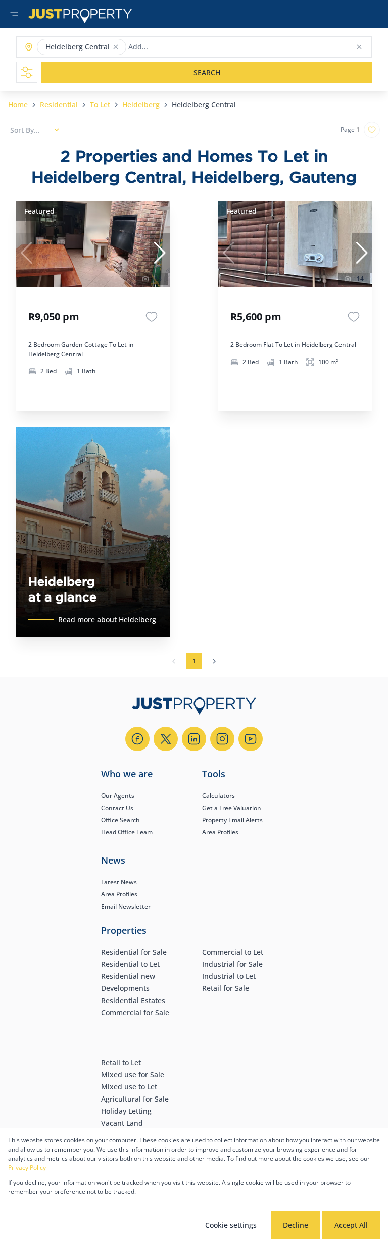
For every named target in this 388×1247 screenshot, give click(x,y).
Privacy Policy (27, 1167)
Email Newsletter (126, 906)
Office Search (120, 820)
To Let (100, 104)
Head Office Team (127, 832)
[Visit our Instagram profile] (222, 739)
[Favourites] (152, 317)
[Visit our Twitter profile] (166, 739)
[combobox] (168, 47)
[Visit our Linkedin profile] (194, 739)
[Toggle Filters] (26, 72)
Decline (295, 1225)
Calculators (218, 795)
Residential (59, 104)
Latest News (119, 882)
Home (18, 104)
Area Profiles (220, 832)
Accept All (351, 1225)
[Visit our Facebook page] (137, 739)
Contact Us (117, 808)
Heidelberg (141, 104)
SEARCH (206, 72)
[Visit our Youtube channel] (250, 739)
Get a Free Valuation (231, 808)
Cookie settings (231, 1225)
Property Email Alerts (232, 820)
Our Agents (117, 795)
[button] (116, 47)
